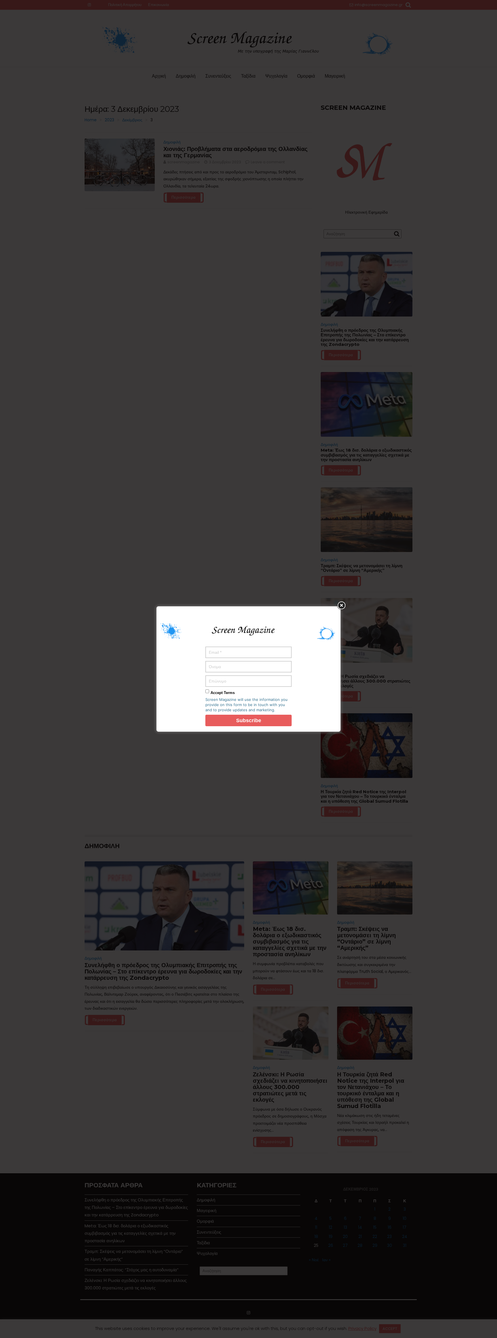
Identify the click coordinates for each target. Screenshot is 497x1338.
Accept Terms (223, 693)
